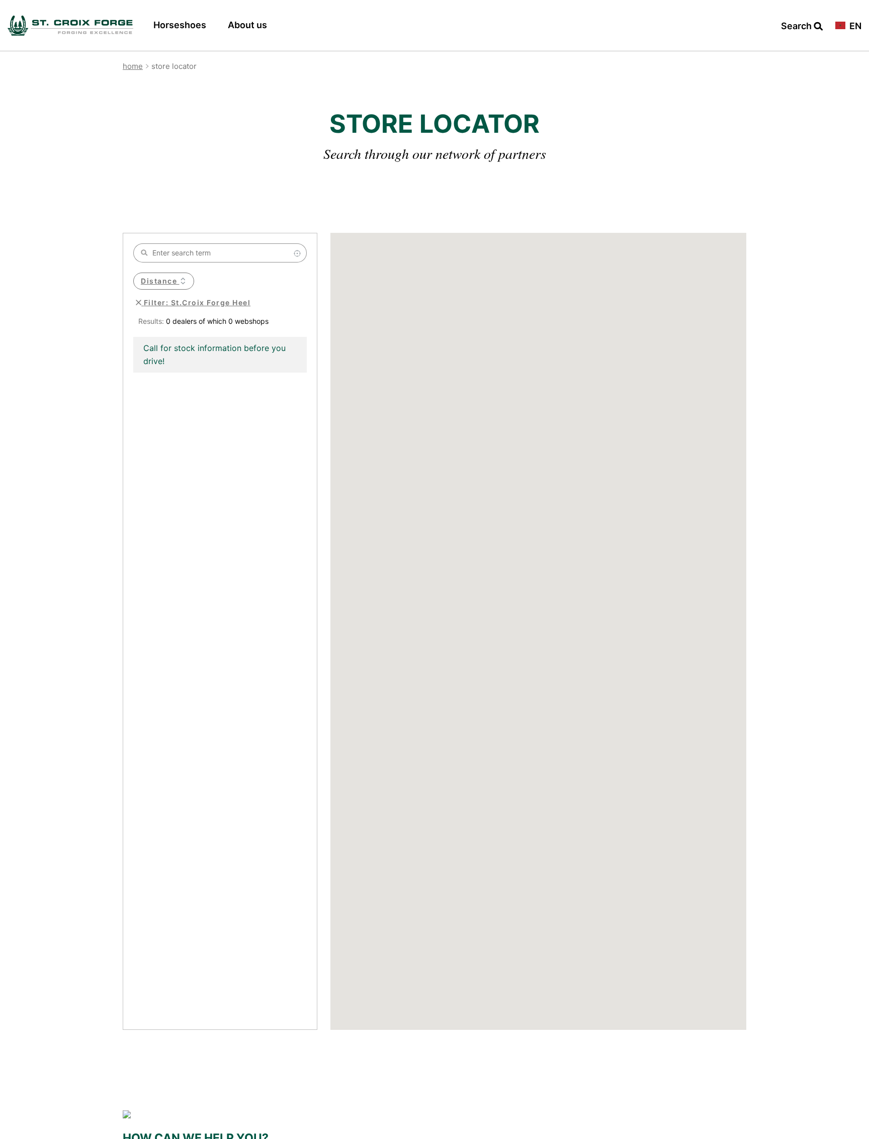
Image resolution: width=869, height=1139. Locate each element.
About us (247, 25)
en (854, 26)
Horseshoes (179, 25)
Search (797, 26)
